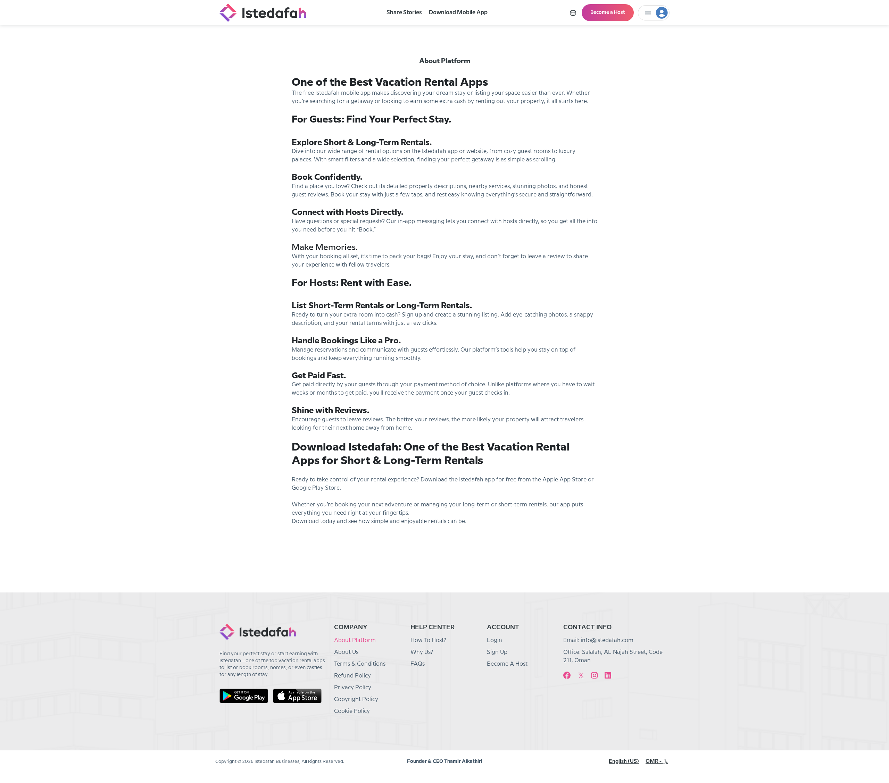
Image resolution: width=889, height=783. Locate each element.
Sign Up (497, 652)
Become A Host (507, 664)
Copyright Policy (356, 699)
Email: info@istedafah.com (598, 640)
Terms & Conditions (359, 664)
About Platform (355, 640)
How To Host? (428, 640)
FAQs (417, 664)
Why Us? (421, 652)
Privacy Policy (352, 687)
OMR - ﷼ (657, 761)
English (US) (624, 761)
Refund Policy (352, 676)
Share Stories (404, 12)
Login (494, 640)
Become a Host (607, 12)
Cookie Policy (352, 711)
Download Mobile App (458, 12)
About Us (346, 652)
